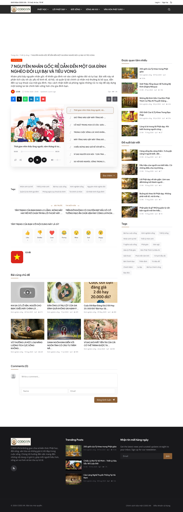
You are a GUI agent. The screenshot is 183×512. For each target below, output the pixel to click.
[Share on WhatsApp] (25, 99)
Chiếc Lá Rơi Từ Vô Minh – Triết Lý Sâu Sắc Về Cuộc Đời (100, 462)
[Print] (108, 99)
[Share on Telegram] (37, 99)
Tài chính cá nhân (75, 192)
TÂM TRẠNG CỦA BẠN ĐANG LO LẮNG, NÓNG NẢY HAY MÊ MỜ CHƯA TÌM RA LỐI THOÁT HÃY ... (38, 211)
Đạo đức (126, 273)
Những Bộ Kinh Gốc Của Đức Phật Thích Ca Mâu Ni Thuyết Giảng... (155, 99)
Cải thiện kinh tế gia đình (95, 192)
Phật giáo (144, 244)
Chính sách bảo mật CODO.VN (138, 505)
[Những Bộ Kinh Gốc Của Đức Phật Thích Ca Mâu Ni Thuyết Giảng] (130, 102)
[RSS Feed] (14, 468)
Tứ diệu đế (156, 261)
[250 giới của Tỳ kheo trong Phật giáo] (130, 73)
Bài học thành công (154, 267)
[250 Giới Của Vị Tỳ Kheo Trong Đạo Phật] (130, 116)
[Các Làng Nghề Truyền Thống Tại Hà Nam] (74, 479)
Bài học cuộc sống (59, 186)
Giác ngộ (156, 244)
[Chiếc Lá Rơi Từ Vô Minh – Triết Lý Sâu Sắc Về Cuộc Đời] (74, 465)
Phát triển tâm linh (142, 256)
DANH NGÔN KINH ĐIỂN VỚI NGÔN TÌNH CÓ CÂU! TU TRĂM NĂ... (61, 345)
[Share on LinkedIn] (31, 99)
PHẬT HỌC (42, 9)
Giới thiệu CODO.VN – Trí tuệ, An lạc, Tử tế (27, 2)
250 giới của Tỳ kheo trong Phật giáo (154, 70)
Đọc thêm (107, 175)
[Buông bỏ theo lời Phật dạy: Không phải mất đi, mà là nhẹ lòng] (130, 197)
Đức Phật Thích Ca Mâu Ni (150, 250)
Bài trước (58, 205)
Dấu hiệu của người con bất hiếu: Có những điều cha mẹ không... (156, 166)
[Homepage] (21, 9)
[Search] (169, 9)
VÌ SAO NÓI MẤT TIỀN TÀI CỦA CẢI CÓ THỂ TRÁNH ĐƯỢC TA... (99, 344)
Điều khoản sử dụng (161, 505)
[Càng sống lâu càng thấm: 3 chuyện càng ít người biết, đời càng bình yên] (130, 155)
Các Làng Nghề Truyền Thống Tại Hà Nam (100, 476)
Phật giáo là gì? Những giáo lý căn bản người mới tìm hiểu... (155, 209)
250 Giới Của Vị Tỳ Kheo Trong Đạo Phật (155, 113)
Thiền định (143, 261)
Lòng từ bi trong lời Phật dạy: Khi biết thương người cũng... (154, 127)
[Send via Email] (43, 99)
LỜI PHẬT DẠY (59, 9)
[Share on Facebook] (13, 99)
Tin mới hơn (71, 205)
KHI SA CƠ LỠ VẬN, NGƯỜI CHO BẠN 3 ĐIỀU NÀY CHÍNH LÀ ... (26, 307)
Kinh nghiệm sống (77, 186)
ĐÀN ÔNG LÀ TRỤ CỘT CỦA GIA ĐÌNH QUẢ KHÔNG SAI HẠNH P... (63, 307)
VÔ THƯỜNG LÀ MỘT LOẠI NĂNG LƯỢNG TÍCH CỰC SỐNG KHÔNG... (26, 345)
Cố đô (28, 252)
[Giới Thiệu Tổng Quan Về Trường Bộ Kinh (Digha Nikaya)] (130, 88)
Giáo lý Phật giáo (129, 250)
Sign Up (165, 2)
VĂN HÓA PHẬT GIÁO (113, 9)
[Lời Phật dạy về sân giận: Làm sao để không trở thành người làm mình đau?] (130, 183)
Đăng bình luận (104, 399)
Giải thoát (127, 256)
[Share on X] (19, 99)
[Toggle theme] (171, 2)
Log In (157, 2)
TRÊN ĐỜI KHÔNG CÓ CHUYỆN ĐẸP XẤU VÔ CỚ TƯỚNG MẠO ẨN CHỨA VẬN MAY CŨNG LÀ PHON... (90, 211)
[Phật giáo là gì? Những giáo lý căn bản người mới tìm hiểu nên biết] (130, 212)
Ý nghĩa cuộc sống (130, 244)
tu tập (139, 267)
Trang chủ (14, 55)
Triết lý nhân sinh (43, 186)
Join (168, 456)
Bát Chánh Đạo (129, 261)
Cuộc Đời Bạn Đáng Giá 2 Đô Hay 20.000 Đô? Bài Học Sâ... (99, 307)
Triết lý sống (24, 55)
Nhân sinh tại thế (26, 186)
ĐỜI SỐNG (75, 9)
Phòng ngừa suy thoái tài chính (54, 192)
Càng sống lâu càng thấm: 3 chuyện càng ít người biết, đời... (156, 152)
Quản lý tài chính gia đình (29, 192)
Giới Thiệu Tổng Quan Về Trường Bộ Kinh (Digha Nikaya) (155, 85)
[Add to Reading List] (114, 99)
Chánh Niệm (128, 267)
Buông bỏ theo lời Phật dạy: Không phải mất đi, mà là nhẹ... (155, 195)
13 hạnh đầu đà (159, 256)
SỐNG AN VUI (92, 9)
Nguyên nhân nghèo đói (96, 186)
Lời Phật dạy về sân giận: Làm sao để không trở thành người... (155, 180)
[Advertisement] (91, 35)
